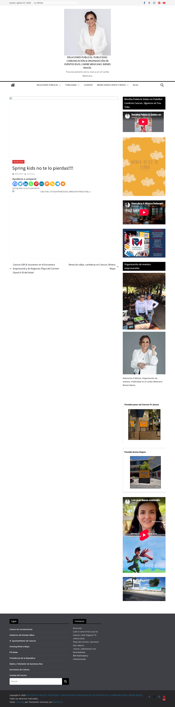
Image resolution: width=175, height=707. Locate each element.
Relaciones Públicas (47, 85)
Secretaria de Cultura (19, 669)
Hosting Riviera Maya (19, 646)
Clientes (88, 85)
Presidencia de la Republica (22, 658)
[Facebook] (15, 183)
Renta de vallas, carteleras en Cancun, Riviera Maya (92, 266)
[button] (59, 85)
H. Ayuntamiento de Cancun (23, 640)
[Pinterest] (36, 183)
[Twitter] (20, 183)
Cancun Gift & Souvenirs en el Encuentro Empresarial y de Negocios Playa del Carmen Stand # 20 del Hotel (36, 268)
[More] (63, 183)
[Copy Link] (52, 183)
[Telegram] (57, 183)
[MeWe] (41, 183)
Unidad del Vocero (18, 675)
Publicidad (71, 85)
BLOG (135, 85)
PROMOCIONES (18, 162)
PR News (14, 652)
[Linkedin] (25, 183)
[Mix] (47, 183)
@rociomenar (79, 652)
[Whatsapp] (31, 183)
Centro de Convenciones (21, 629)
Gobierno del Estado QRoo (22, 635)
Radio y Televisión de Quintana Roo (26, 664)
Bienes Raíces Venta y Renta (111, 85)
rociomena (31, 174)
